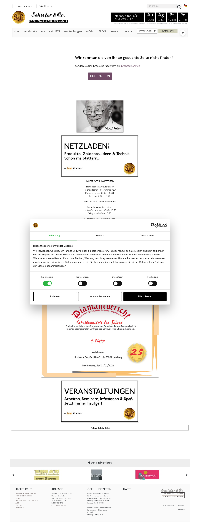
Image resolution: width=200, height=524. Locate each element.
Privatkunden (46, 6)
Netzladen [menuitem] (168, 31)
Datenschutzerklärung (26, 500)
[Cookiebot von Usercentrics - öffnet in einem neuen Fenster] (153, 225)
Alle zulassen (145, 296)
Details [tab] (100, 236)
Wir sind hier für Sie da (25, 493)
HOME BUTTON (100, 76)
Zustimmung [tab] (53, 236)
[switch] (82, 283)
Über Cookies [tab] (147, 236)
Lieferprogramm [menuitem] (147, 31)
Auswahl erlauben (100, 296)
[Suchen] (179, 6)
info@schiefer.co (59, 505)
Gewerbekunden (24, 6)
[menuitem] (17, 31)
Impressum (20, 507)
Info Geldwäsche (23, 496)
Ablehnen (55, 296)
